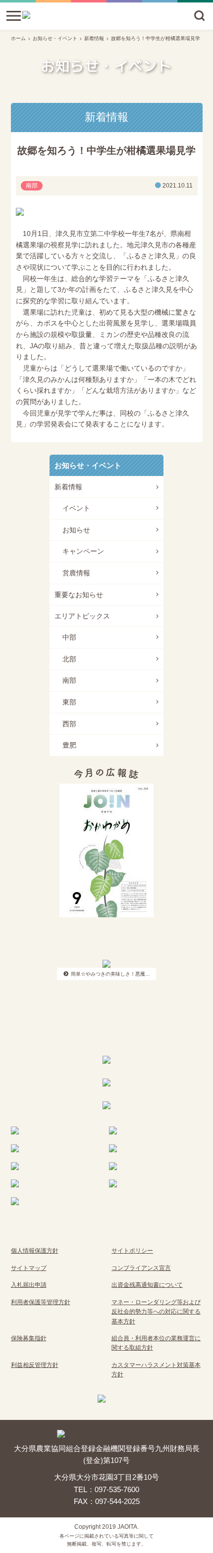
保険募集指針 (29, 1338)
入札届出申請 (29, 1284)
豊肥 (69, 745)
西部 (69, 724)
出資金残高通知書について (147, 1284)
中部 (69, 637)
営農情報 (76, 573)
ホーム (18, 38)
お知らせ (76, 530)
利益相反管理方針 (34, 1365)
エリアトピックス (82, 616)
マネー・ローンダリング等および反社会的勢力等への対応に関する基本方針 (156, 1312)
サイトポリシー (132, 1250)
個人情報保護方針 (34, 1250)
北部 (69, 659)
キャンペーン (83, 551)
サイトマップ (29, 1268)
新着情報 (94, 38)
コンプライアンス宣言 (141, 1268)
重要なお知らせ (78, 595)
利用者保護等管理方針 (40, 1302)
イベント (76, 508)
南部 (69, 680)
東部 (69, 702)
